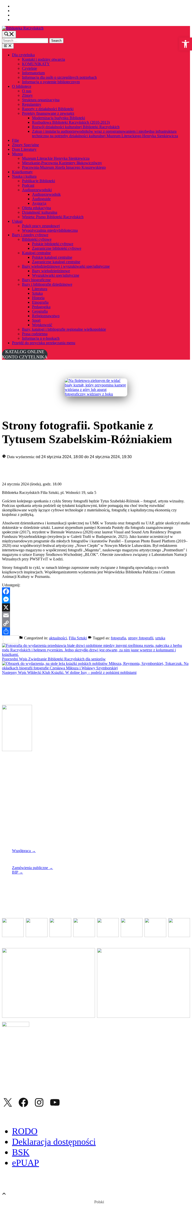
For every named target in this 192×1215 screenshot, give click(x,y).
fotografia (118, 638)
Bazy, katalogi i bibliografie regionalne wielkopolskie (64, 329)
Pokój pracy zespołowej (41, 226)
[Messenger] (96, 599)
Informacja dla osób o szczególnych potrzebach (59, 77)
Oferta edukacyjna (36, 208)
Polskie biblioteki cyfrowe (52, 244)
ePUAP (25, 1163)
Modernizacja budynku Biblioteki (58, 118)
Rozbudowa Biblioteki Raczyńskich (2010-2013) (71, 122)
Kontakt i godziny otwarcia (43, 59)
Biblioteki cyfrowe (37, 239)
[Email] (96, 615)
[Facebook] (96, 591)
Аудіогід (39, 203)
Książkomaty (22, 172)
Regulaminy (31, 104)
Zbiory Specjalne (25, 145)
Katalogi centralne (36, 253)
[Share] (96, 631)
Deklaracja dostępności (54, 1142)
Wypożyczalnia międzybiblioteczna (50, 230)
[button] (185, 43)
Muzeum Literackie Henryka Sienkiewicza (56, 158)
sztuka (160, 638)
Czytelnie (29, 68)
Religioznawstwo (46, 316)
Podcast (28, 185)
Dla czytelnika (23, 55)
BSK (21, 1152)
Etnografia (40, 302)
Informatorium (33, 73)
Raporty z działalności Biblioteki (48, 109)
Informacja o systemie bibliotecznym (51, 82)
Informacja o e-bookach (41, 338)
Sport (36, 320)
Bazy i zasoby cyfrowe (30, 235)
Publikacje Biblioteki (38, 181)
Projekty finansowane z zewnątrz (48, 113)
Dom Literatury (24, 149)
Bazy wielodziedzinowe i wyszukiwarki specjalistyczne (66, 266)
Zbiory (27, 95)
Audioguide (41, 199)
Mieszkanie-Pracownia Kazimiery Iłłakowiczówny (62, 163)
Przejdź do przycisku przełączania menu (43, 343)
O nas (26, 91)
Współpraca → (24, 851)
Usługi (17, 221)
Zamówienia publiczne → (32, 868)
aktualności (58, 638)
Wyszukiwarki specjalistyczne (55, 275)
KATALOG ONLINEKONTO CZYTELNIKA (25, 354)
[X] (96, 607)
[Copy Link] (96, 623)
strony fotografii (140, 638)
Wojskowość (42, 325)
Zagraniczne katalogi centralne (56, 262)
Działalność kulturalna (39, 212)
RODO (25, 1131)
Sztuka (37, 293)
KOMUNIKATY (36, 64)
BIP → (17, 872)
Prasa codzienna (35, 334)
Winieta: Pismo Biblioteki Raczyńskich (53, 217)
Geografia (40, 311)
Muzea (17, 154)
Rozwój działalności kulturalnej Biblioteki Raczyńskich (76, 127)
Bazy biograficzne (36, 280)
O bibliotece (21, 86)
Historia (38, 298)
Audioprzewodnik (46, 194)
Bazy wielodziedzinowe (51, 271)
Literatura (39, 289)
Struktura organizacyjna (41, 100)
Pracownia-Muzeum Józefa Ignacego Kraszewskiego (64, 167)
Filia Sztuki (78, 638)
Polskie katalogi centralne (52, 257)
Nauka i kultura (24, 176)
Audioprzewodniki (37, 190)
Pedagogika (41, 307)
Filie (15, 140)
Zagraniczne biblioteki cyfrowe (56, 248)
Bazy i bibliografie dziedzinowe (47, 284)
